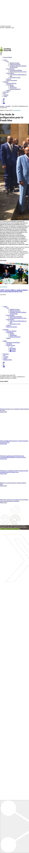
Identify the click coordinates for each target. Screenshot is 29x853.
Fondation (5, 82)
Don (4, 93)
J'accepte (3, 528)
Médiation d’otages (14, 63)
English (10, 57)
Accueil (2, 106)
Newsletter (9, 344)
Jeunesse (8, 79)
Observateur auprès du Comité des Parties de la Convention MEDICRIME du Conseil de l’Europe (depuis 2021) (13, 457)
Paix (7, 61)
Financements (13, 87)
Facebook (13, 348)
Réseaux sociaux (10, 345)
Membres (12, 86)
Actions (5, 60)
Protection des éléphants (16, 70)
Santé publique (10, 73)
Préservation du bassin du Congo (18, 71)
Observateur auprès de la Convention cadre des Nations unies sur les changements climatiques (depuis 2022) (14, 501)
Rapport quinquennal (15, 89)
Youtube (13, 351)
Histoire (8, 90)
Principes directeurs (11, 83)
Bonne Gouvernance (11, 80)
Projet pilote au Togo (15, 77)
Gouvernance (9, 84)
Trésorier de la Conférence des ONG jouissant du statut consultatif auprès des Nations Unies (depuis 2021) (14, 472)
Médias (5, 341)
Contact (5, 96)
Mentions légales (7, 359)
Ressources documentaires (13, 342)
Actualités (5, 95)
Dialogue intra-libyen (15, 64)
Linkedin (13, 349)
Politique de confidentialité (12, 528)
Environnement (10, 68)
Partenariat (6, 92)
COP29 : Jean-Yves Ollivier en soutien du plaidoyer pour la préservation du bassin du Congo (14, 290)
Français (5, 57)
